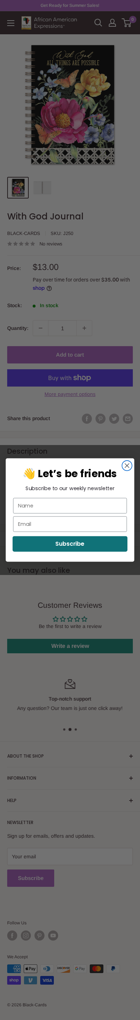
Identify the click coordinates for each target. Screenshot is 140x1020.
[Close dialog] (127, 466)
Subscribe (69, 544)
